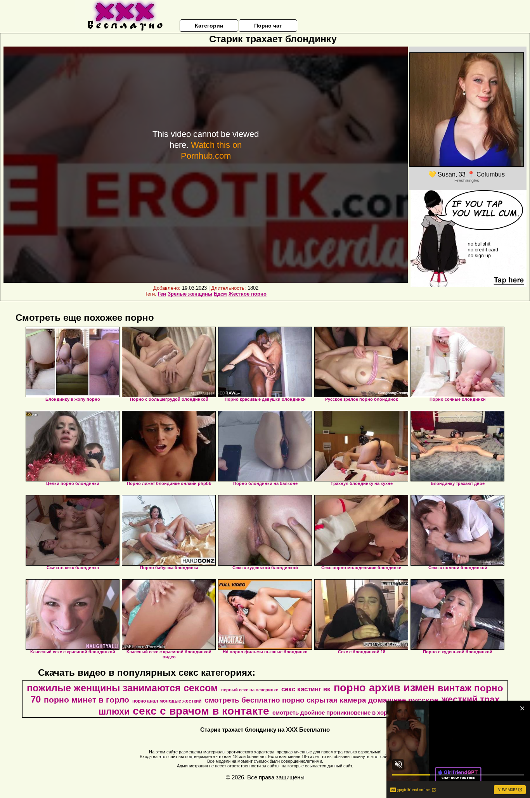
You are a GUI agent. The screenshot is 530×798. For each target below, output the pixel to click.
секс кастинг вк (306, 689)
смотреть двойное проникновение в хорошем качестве (351, 713)
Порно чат (268, 26)
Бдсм (220, 294)
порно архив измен (384, 688)
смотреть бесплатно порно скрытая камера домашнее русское (321, 700)
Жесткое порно (248, 294)
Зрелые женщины (190, 294)
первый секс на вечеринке (249, 689)
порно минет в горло (86, 700)
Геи (162, 294)
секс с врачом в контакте (201, 711)
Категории (209, 26)
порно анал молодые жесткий (166, 701)
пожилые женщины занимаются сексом (122, 687)
